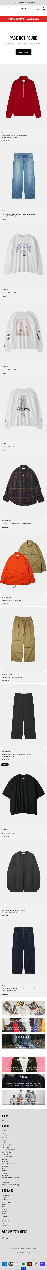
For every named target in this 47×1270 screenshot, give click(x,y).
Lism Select (5, 1182)
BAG (3, 1218)
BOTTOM (5, 1209)
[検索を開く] (8, 8)
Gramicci (5, 1154)
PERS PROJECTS (7, 1135)
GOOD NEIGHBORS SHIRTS (10, 1149)
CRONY (4, 1171)
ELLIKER (4, 1168)
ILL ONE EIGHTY (7, 1145)
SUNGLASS (5, 1221)
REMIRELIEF (6, 1142)
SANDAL (4, 1216)
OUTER (4, 1197)
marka (4, 1133)
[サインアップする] (42, 1237)
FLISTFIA (5, 1161)
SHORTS (4, 1211)
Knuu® (4, 1140)
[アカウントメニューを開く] (38, 8)
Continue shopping (23, 52)
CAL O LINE (6, 1147)
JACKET (4, 1200)
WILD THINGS (6, 1152)
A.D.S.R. (4, 1173)
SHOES (4, 1214)
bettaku (4, 1159)
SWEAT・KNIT (6, 1202)
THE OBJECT (6, 1166)
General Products (7, 1164)
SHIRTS (4, 1204)
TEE (3, 1207)
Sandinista (5, 1138)
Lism (18, 1248)
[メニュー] (3, 8)
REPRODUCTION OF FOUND (11, 1178)
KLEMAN (5, 1175)
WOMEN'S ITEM (7, 1225)
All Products (5, 1195)
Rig (3, 1180)
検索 (3, 1120)
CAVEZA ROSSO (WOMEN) (10, 1185)
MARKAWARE (6, 1131)
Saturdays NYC (7, 1156)
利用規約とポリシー (23, 1252)
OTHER (4, 1223)
